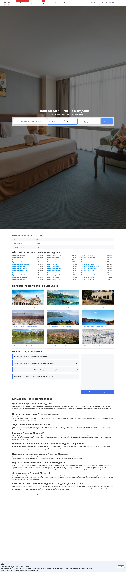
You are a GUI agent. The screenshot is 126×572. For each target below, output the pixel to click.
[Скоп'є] (28, 298)
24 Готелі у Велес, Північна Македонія (94, 346)
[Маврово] (98, 317)
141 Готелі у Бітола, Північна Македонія (95, 307)
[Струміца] (28, 336)
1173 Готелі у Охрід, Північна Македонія (60, 307)
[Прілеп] (63, 336)
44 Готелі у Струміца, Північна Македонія (25, 346)
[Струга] (63, 317)
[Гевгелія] (28, 317)
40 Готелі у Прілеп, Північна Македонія (60, 346)
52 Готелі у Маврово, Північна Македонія (95, 326)
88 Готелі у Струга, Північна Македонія (60, 326)
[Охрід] (63, 298)
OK (121, 567)
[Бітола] (98, 298)
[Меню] (79, 3)
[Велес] (98, 336)
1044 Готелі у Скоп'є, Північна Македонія (25, 307)
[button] (45, 356)
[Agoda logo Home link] (7, 3)
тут (39, 570)
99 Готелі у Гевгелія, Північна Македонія (25, 326)
